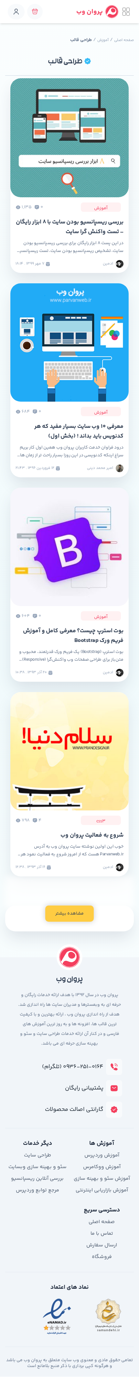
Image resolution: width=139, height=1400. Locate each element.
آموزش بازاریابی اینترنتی (102, 1190)
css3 (100, 821)
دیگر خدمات (37, 1143)
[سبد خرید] (35, 11)
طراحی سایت (37, 1155)
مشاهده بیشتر (69, 913)
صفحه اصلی (124, 40)
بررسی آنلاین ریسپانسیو (37, 1179)
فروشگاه (102, 1257)
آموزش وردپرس (101, 1155)
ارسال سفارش (101, 1245)
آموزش (103, 40)
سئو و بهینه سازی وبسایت (37, 1167)
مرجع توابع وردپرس (37, 1190)
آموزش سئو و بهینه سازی (102, 1179)
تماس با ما (102, 1234)
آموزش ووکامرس (102, 1167)
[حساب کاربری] (16, 11)
